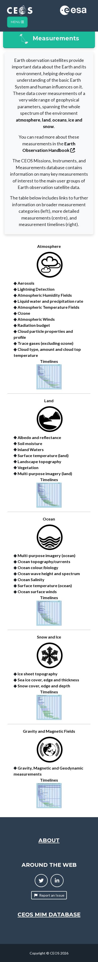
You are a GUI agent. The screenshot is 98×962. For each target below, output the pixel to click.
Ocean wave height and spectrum (49, 573)
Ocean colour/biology (38, 567)
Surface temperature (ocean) (45, 585)
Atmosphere (49, 246)
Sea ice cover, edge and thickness (48, 679)
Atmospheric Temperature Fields (48, 307)
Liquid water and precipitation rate (50, 301)
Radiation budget (34, 325)
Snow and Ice (49, 636)
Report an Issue (51, 895)
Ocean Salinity (31, 579)
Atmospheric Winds (36, 319)
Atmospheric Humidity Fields (45, 295)
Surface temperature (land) (43, 455)
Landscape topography (39, 461)
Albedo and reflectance (39, 437)
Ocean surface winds (37, 591)
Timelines (49, 361)
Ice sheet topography (38, 673)
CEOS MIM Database (49, 914)
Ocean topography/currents (44, 561)
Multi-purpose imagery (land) (45, 473)
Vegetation (28, 467)
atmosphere (28, 120)
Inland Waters (31, 449)
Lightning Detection (36, 289)
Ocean (49, 518)
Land (49, 400)
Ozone (24, 313)
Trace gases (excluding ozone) (45, 343)
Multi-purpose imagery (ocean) (46, 555)
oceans (59, 120)
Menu (16, 22)
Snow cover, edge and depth (44, 685)
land (46, 120)
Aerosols (26, 283)
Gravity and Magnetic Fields (49, 731)
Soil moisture (30, 443)
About (49, 840)
